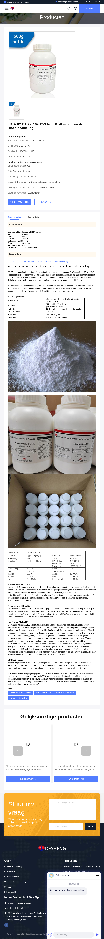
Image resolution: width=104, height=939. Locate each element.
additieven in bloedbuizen (20, 693)
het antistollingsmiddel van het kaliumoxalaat (55, 693)
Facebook (6, 925)
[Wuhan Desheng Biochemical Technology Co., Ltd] (18, 8)
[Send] (97, 935)
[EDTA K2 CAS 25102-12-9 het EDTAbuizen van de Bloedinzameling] (42, 65)
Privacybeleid (10, 892)
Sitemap (7, 887)
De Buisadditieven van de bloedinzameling (81, 866)
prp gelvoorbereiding (18, 698)
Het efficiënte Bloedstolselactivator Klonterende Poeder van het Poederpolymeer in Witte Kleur (75, 768)
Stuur (90, 826)
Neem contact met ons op (15, 882)
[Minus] (97, 875)
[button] (18, 751)
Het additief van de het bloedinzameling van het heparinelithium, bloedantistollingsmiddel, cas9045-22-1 (27, 768)
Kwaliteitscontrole (11, 877)
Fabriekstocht (10, 871)
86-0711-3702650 (93, 2)
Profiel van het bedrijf (13, 866)
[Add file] (50, 935)
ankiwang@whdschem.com (68, 2)
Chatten (89, 8)
